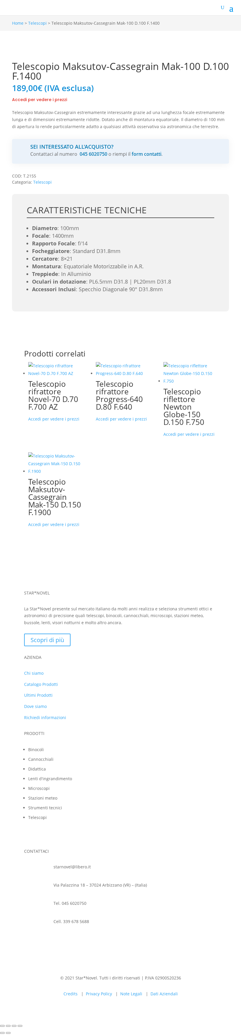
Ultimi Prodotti (38, 695)
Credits (70, 994)
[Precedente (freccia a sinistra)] (2, 1033)
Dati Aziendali (164, 994)
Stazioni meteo (42, 798)
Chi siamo (33, 673)
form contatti (146, 154)
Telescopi (37, 23)
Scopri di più (47, 640)
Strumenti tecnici (45, 807)
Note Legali (131, 994)
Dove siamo (35, 706)
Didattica (37, 769)
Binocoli (36, 749)
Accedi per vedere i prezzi (53, 419)
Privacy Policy (99, 994)
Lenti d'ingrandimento (50, 778)
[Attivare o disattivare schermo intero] (8, 1026)
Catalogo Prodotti (41, 684)
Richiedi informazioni (45, 717)
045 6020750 (93, 154)
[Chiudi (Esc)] (20, 1026)
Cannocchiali (40, 759)
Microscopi (39, 788)
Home (18, 23)
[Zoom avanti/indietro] (2, 1026)
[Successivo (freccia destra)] (8, 1033)
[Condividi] (14, 1026)
